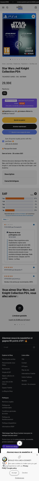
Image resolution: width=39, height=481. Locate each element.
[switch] (4, 465)
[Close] (37, 455)
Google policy (12, 468)
